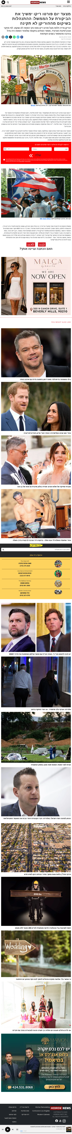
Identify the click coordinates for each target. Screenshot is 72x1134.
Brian (33, 105)
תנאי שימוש (12, 1114)
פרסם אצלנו (12, 1107)
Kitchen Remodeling (42, 1107)
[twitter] (10, 37)
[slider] (42, 1132)
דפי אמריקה (25, 1114)
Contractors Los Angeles (41, 1111)
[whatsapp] (14, 37)
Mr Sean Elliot (45, 219)
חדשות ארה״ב (24, 1107)
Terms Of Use (27, 161)
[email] (3, 37)
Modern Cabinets (43, 1114)
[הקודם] (3, 1129)
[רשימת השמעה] (17, 1129)
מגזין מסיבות (25, 1111)
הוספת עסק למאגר (10, 1118)
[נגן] (7, 1129)
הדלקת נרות (67, 6)
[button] (5, 149)
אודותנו (14, 1111)
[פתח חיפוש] (8, 2)
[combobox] (36, 549)
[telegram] (18, 37)
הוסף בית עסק (36, 555)
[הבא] (13, 1129)
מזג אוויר (58, 6)
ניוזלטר (14, 1122)
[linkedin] (6, 37)
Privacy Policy (21, 161)
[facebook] (21, 37)
